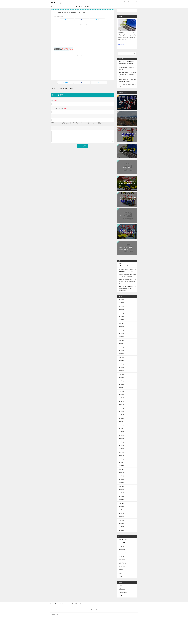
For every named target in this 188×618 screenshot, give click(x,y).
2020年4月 (121, 530)
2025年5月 (121, 333)
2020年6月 (121, 523)
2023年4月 (121, 408)
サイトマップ (70, 6)
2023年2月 (121, 415)
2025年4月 (121, 336)
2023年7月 (121, 398)
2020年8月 (121, 516)
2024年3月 (121, 370)
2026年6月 (121, 302)
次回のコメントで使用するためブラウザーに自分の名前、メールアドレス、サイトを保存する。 (78, 123)
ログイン (121, 585)
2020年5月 (121, 526)
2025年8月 (121, 326)
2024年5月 (121, 364)
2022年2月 (121, 455)
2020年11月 (121, 506)
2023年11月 (121, 384)
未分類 (120, 576)
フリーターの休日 (123, 539)
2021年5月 (121, 486)
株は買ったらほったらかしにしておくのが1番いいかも (63, 88)
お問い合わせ (79, 6)
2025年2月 (121, 340)
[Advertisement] (82, 35)
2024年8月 (121, 353)
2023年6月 (121, 401)
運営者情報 (94, 609)
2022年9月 (121, 431)
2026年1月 (121, 316)
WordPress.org (122, 595)
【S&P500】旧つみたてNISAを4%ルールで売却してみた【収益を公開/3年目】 (127, 74)
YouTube (87, 6)
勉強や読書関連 (122, 563)
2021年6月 (121, 482)
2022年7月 (121, 438)
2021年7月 (121, 479)
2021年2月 (121, 496)
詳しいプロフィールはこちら (125, 44)
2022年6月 (121, 442)
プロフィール (60, 6)
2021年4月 (121, 489)
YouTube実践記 (122, 542)
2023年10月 (121, 387)
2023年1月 (121, 418)
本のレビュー (122, 566)
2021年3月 (121, 493)
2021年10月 (121, 469)
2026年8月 (121, 299)
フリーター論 (122, 549)
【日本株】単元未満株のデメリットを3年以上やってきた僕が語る (127, 102)
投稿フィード (122, 589)
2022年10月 (121, 428)
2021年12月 (121, 462)
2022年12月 (121, 421)
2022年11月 (121, 425)
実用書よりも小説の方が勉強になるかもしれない (127, 248)
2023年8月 (121, 394)
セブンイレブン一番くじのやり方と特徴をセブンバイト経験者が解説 (127, 183)
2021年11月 (121, 465)
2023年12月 (121, 381)
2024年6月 (121, 360)
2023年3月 (121, 411)
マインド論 (121, 556)
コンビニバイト (122, 552)
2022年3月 (121, 452)
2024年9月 (121, 350)
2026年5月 (121, 306)
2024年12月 (121, 343)
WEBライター (122, 546)
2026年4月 (121, 309)
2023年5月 (121, 404)
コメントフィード (123, 592)
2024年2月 (121, 374)
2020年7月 (121, 520)
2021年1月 (121, 499)
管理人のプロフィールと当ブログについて (127, 151)
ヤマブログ (56, 2)
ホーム (52, 6)
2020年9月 (121, 513)
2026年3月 (121, 313)
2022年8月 (121, 435)
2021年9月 (121, 472)
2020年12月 (121, 503)
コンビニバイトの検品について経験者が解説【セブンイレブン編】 (127, 135)
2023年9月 (121, 391)
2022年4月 (121, 448)
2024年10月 (121, 347)
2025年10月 (121, 323)
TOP (55, 603)
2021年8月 (121, 476)
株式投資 (121, 569)
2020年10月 (121, 510)
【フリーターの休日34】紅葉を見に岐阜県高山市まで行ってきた (127, 118)
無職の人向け (122, 559)
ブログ (120, 573)
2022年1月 (121, 459)
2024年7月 (121, 357)
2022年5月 (121, 445)
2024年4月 (121, 367)
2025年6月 (121, 330)
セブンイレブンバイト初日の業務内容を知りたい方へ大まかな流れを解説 (127, 199)
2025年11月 (121, 319)
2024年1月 (121, 377)
